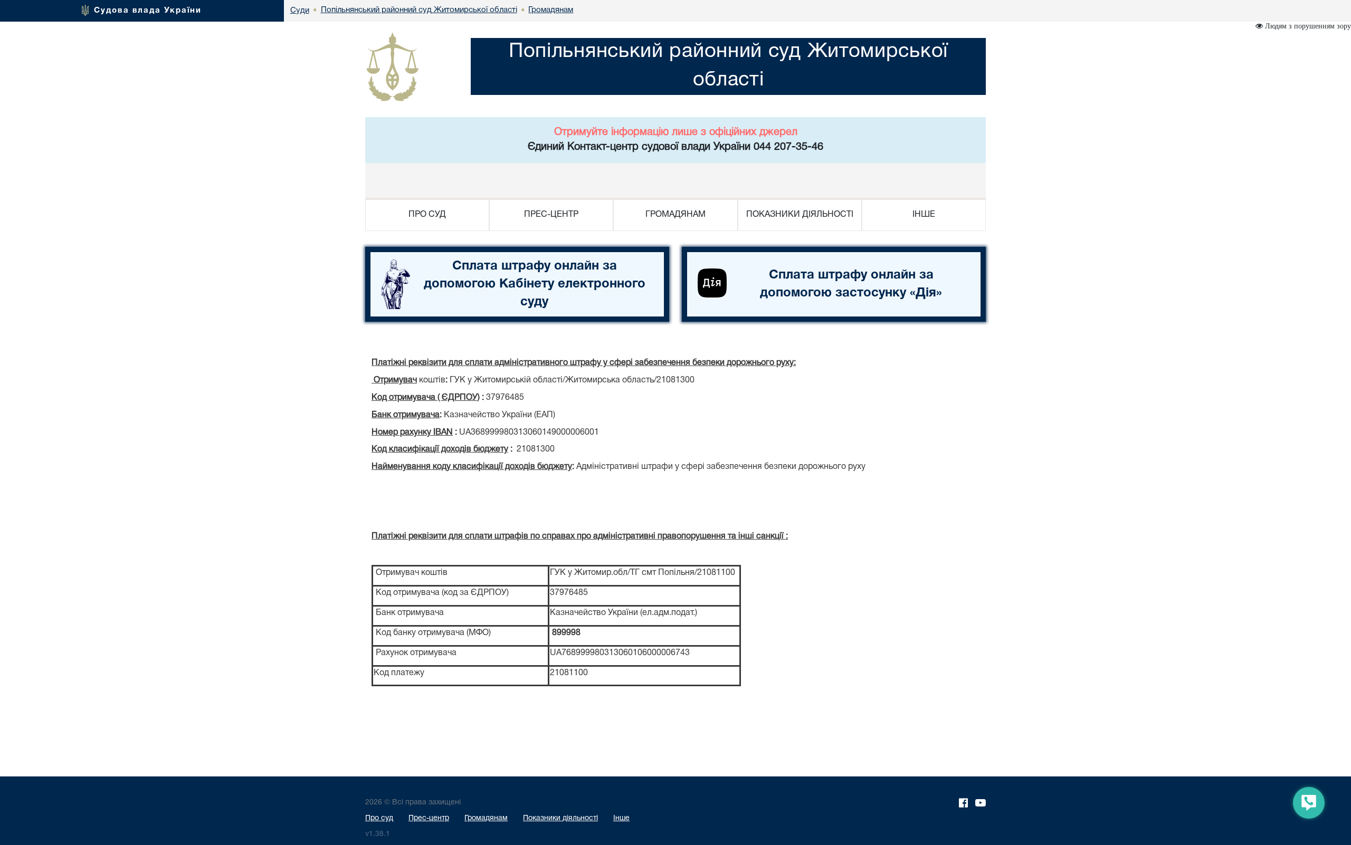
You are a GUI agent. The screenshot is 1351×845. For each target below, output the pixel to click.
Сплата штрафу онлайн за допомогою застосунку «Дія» (851, 284)
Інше (621, 818)
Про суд (379, 818)
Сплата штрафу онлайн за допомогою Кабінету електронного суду (534, 285)
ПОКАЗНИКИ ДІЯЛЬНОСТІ (799, 214)
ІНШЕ (923, 214)
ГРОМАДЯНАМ (675, 214)
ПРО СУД (427, 214)
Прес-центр (428, 818)
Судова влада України (148, 10)
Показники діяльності (560, 818)
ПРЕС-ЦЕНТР (551, 214)
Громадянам (486, 818)
